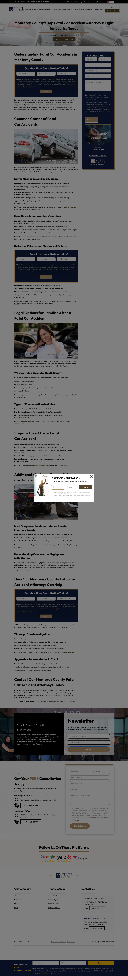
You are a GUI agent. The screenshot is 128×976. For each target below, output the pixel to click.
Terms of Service (62, 497)
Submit (85, 487)
